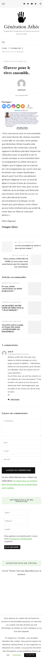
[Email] (18, 106)
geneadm (22, 90)
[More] (23, 106)
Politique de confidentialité (20, 539)
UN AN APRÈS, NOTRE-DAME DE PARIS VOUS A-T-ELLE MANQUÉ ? (13, 308)
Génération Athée (21, 26)
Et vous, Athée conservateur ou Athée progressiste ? (12, 288)
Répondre (15, 400)
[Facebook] (4, 106)
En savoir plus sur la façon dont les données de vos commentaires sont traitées (19, 484)
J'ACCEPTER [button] (30, 655)
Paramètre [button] (17, 655)
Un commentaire (21, 95)
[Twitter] (9, 106)
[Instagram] (13, 106)
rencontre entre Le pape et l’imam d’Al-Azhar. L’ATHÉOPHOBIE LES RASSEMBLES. (12, 328)
